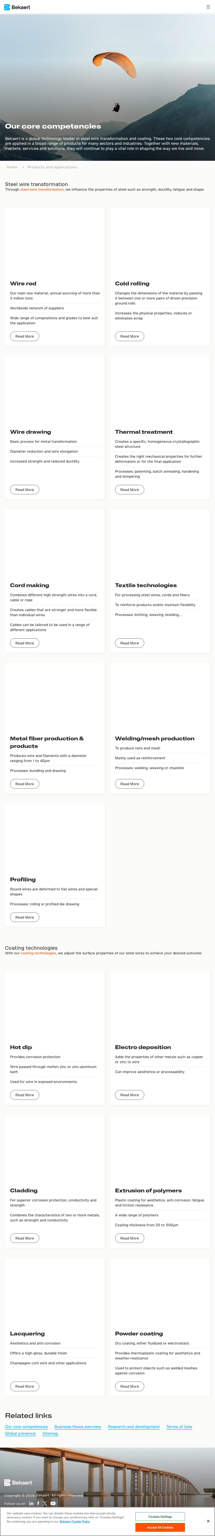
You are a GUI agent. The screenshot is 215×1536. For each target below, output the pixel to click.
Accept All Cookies (160, 1527)
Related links (28, 1415)
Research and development (134, 1426)
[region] (107, 1521)
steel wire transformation (42, 189)
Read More (24, 336)
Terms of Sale (179, 1426)
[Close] (208, 1521)
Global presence (20, 1433)
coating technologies (38, 953)
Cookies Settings (160, 1516)
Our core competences (26, 1426)
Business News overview (77, 1426)
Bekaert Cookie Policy (75, 1521)
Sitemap (50, 1433)
